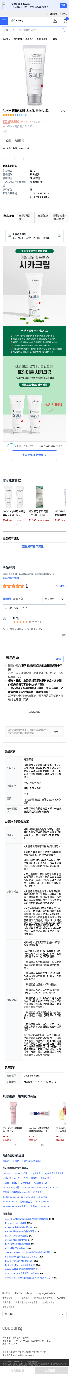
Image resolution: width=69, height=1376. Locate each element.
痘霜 (25, 1173)
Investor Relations (23, 1293)
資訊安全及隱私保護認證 (26, 1302)
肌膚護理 (29, 39)
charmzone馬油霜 (11, 1187)
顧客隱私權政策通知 (43, 1297)
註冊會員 (54, 14)
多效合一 (17, 1161)
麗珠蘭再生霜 (26, 1202)
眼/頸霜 (6, 1161)
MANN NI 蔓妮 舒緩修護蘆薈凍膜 (20, 1269)
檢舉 (56, 732)
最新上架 (18, 599)
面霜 (55, 39)
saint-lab (7, 1173)
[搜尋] (63, 30)
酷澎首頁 (7, 39)
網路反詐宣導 (9, 1307)
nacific (17, 1178)
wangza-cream (40, 1183)
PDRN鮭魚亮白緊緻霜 (15, 1248)
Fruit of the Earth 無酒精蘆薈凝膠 (20, 1265)
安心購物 (61, 1297)
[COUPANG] (12, 1329)
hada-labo (42, 1187)
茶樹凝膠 (7, 1178)
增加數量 (5, 158)
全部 (6, 30)
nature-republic (10, 1202)
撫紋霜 (34, 1178)
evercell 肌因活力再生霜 (16, 1240)
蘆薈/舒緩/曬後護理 (32, 1161)
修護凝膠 (45, 1178)
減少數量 (23, 158)
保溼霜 (6, 1192)
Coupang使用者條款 (46, 1293)
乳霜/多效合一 (43, 39)
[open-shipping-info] (33, 140)
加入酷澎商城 (48, 1302)
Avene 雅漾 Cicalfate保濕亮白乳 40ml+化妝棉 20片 (28, 1278)
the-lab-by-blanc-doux (13, 1197)
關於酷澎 (6, 1293)
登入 (46, 14)
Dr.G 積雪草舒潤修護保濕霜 (17, 1244)
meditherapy (28, 1187)
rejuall (17, 1173)
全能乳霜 (33, 1206)
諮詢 (58, 658)
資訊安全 (7, 1302)
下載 (63, 5)
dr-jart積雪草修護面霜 (53, 1173)
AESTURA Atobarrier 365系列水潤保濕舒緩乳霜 (26, 1219)
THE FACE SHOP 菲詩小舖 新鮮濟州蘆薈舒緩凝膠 (27, 1252)
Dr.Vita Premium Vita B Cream (18, 1261)
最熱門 (7, 599)
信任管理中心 (23, 1297)
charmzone (43, 1197)
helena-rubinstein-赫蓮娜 (14, 1206)
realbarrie (54, 1187)
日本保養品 (25, 1183)
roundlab (45, 1206)
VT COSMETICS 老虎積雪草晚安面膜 (22, 1273)
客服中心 (63, 14)
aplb (38, 1202)
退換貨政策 (8, 1297)
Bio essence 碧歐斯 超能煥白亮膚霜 (21, 1257)
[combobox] (54, 599)
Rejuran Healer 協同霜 (15, 1223)
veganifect (48, 1202)
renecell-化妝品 (10, 1183)
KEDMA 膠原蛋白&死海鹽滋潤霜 (19, 1231)
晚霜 (26, 1178)
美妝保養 (18, 39)
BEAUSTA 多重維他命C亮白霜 (18, 1227)
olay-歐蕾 (30, 1197)
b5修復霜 (37, 1192)
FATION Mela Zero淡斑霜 (16, 1236)
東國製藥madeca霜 (21, 1192)
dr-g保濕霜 (36, 1173)
